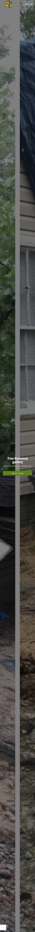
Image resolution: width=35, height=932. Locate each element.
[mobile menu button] (31, 4)
